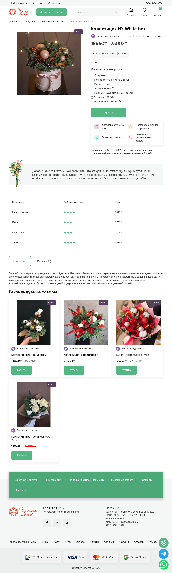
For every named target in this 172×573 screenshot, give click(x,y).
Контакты (20, 490)
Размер (95, 62)
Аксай (45, 541)
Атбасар (139, 541)
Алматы (94, 541)
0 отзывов (157, 36)
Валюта (55, 3)
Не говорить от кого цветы (111, 80)
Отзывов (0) (44, 261)
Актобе (80, 541)
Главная (13, 21)
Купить (109, 112)
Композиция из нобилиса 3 (28, 355)
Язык (39, 3)
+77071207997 (153, 3)
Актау (68, 541)
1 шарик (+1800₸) (104, 97)
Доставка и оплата (26, 479)
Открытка (100, 75)
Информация (20, 3)
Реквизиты (146, 479)
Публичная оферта (122, 479)
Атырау (153, 541)
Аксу (57, 541)
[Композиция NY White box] (49, 63)
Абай (34, 541)
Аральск (109, 541)
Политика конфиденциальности (86, 479)
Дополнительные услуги (106, 69)
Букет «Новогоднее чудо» (133, 355)
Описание (19, 261)
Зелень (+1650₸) (104, 88)
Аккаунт (131, 15)
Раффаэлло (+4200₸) (107, 101)
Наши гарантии (52, 479)
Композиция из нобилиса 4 (81, 355)
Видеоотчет (102, 84)
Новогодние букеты (52, 21)
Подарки (30, 21)
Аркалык (124, 541)
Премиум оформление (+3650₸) (114, 93)
